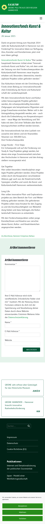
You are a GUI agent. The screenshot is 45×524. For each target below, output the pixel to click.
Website (8, 340)
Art (2, 236)
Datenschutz (12, 443)
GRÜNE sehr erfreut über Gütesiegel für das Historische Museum (22, 387)
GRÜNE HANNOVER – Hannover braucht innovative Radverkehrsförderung (22, 407)
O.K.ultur (13, 4)
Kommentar (10, 264)
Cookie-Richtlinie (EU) (16, 449)
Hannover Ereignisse (20, 236)
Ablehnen (22, 512)
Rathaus (31, 236)
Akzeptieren (22, 506)
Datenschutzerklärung (18, 317)
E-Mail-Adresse (12, 331)
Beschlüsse (8, 236)
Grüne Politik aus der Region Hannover (22, 8)
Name (8, 322)
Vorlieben (22, 518)
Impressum (12, 437)
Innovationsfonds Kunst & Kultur (16, 60)
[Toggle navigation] (41, 18)
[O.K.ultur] (4, 7)
